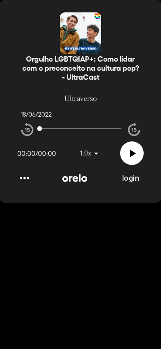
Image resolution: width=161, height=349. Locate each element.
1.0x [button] (85, 153)
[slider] (39, 128)
